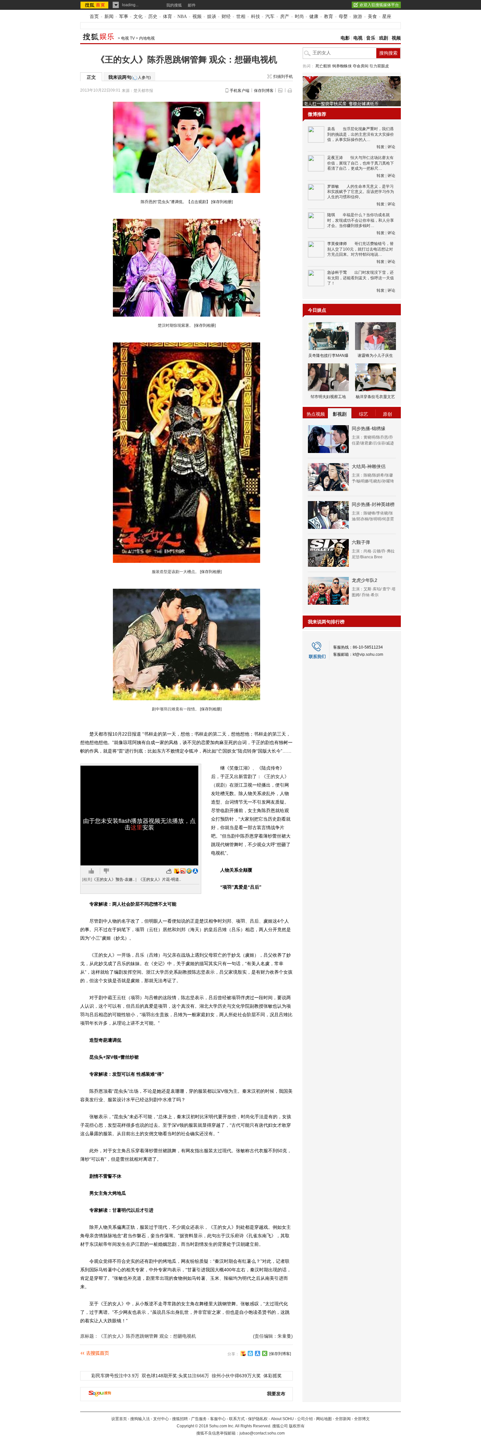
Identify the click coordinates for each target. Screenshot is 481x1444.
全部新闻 (343, 1419)
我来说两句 (129, 77)
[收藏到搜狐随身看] (264, 1353)
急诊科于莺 (337, 272)
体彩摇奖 (272, 1375)
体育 (167, 16)
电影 (345, 38)
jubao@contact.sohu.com (262, 1433)
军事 (123, 16)
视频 (197, 16)
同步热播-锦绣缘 (368, 428)
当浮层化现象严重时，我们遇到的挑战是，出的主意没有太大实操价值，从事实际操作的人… (360, 134)
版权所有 (297, 1426)
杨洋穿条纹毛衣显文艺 (375, 396)
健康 (313, 16)
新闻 (109, 16)
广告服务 (199, 1419)
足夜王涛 (335, 157)
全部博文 (362, 1419)
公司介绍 (305, 1419)
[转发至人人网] (195, 871)
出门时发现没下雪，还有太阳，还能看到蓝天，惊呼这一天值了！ (360, 278)
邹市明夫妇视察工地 (328, 396)
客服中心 (218, 1419)
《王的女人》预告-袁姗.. (113, 879)
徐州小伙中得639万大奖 (236, 1375)
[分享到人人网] (257, 1353)
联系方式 (237, 1419)
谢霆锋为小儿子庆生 (375, 355)
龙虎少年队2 (364, 580)
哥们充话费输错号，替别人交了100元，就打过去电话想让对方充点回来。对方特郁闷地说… (360, 249)
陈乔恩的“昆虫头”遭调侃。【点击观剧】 (175, 202)
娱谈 (211, 16)
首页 (94, 16)
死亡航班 (323, 66)
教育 (328, 16)
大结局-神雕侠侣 (368, 466)
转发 (380, 147)
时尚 (299, 16)
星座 (386, 16)
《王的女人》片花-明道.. (159, 879)
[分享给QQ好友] (250, 1353)
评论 (391, 147)
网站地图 (324, 1419)
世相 (240, 16)
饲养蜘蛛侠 (342, 66)
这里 (136, 827)
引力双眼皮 (379, 66)
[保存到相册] (222, 202)
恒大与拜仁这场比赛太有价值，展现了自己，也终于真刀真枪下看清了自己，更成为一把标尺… (360, 163)
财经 (226, 16)
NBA (182, 16)
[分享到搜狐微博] (243, 1353)
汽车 (270, 16)
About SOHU (282, 1419)
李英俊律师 (337, 243)
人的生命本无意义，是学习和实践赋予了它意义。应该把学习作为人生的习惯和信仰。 (360, 192)
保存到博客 (264, 90)
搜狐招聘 (180, 1419)
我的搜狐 (174, 5)
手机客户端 (239, 90)
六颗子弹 (361, 542)
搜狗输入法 (140, 1419)
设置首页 (119, 1419)
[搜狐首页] (95, 5)
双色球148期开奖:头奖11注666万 (175, 1375)
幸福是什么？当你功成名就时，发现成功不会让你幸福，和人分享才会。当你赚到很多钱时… (360, 220)
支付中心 (161, 1419)
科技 (255, 16)
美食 (372, 16)
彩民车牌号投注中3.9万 (115, 1375)
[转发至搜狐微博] (176, 871)
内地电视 (147, 38)
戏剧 (383, 38)
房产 (284, 16)
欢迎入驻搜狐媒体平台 (379, 5)
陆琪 (331, 215)
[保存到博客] (280, 1353)
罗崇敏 (333, 186)
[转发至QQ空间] (189, 871)
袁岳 (331, 129)
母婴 (343, 16)
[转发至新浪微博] (183, 871)
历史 (152, 16)
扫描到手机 (283, 76)
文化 (138, 16)
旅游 (357, 16)
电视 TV (128, 38)
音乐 (370, 38)
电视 (358, 38)
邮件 (192, 5)
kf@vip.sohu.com (368, 654)
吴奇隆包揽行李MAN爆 (328, 355)
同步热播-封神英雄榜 (373, 504)
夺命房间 (360, 66)
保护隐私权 (258, 1419)
